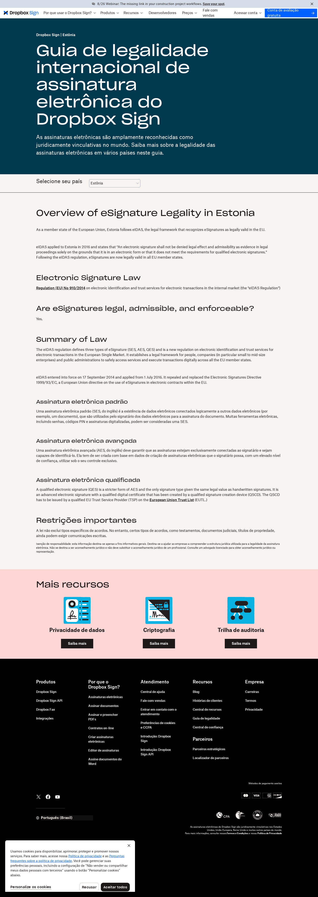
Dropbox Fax (45, 709)
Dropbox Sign (47, 35)
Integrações (44, 718)
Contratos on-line (101, 728)
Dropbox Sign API (49, 700)
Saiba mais (77, 643)
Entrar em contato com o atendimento (159, 712)
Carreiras (252, 692)
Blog (196, 692)
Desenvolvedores (162, 13)
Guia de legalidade (206, 718)
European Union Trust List (171, 500)
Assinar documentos (103, 706)
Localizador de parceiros (211, 758)
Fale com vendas (210, 13)
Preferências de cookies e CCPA (158, 725)
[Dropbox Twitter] (38, 796)
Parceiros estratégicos (209, 749)
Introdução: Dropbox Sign (156, 739)
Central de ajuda (153, 692)
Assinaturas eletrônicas (105, 697)
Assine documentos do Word (105, 762)
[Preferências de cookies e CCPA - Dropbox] (70, 866)
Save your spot (213, 4)
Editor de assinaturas (103, 750)
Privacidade (254, 709)
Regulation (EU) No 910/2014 (60, 288)
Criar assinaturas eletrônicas (100, 739)
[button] (69, 13)
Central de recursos (207, 709)
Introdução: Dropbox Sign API (156, 752)
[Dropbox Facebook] (48, 796)
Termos (250, 700)
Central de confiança (208, 727)
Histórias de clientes (207, 700)
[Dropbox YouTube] (57, 796)
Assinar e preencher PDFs (103, 717)
